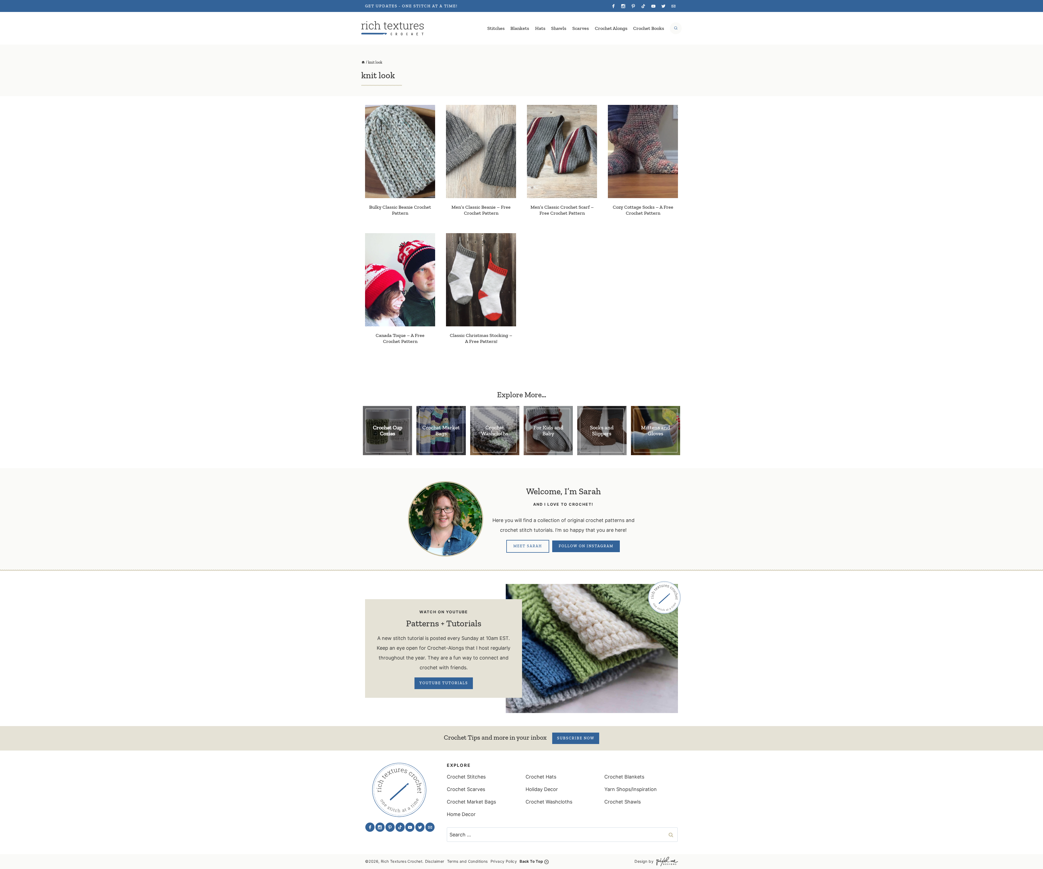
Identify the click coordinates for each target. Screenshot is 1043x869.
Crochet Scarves (466, 789)
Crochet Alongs (611, 28)
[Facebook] (613, 6)
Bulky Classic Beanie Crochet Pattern (400, 210)
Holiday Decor (542, 789)
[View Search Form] (676, 28)
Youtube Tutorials (443, 683)
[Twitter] (663, 6)
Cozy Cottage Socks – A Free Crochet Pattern (643, 210)
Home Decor (461, 814)
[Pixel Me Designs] (666, 861)
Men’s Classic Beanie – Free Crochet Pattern (481, 210)
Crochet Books (648, 28)
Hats (540, 28)
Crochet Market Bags (471, 802)
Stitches (496, 28)
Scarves (580, 28)
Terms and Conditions (467, 861)
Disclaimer (434, 861)
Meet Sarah (527, 546)
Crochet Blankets (624, 777)
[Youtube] (653, 6)
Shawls (558, 28)
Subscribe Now (575, 738)
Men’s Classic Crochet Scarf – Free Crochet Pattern (562, 210)
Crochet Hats (541, 777)
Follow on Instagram (586, 546)
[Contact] (673, 6)
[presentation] (400, 151)
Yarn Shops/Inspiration (630, 789)
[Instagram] (623, 6)
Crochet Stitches (466, 777)
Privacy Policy (504, 861)
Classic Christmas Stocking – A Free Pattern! (481, 338)
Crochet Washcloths (549, 802)
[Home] (363, 62)
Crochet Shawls (622, 802)
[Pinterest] (633, 6)
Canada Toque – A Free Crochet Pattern (400, 338)
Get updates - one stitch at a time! (411, 6)
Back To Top (531, 861)
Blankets (519, 28)
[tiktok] (643, 6)
